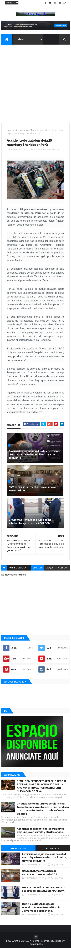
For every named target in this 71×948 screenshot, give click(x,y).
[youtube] (55, 3)
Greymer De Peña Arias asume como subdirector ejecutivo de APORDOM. (29, 521)
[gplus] (64, 3)
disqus (50, 567)
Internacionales (21, 130)
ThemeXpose (35, 943)
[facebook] (46, 3)
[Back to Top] (36, 937)
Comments (52, 848)
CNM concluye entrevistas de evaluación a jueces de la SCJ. (33, 488)
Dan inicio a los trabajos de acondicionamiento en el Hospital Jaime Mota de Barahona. (42, 907)
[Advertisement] (35, 81)
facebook (62, 567)
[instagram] (60, 3)
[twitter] (50, 3)
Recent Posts (18, 848)
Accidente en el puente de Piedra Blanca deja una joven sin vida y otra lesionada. (40, 830)
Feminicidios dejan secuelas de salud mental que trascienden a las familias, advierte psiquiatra (34, 454)
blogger (38, 567)
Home (10, 130)
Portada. (35, 130)
